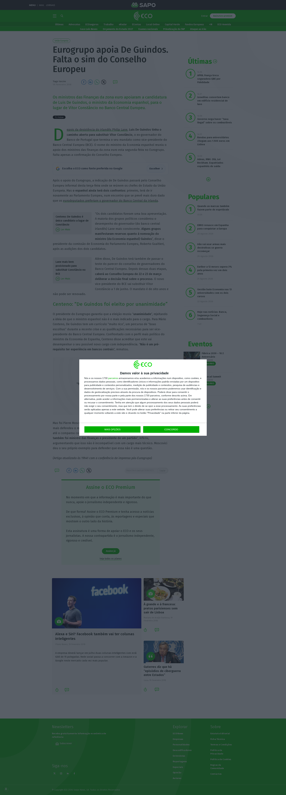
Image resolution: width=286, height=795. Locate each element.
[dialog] (143, 397)
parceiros (113, 378)
